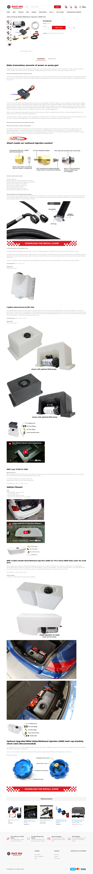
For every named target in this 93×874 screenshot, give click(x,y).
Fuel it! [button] (51, 12)
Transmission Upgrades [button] (74, 12)
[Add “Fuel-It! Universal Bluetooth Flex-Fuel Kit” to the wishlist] (48, 817)
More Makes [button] (42, 12)
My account (57, 858)
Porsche (20, 12)
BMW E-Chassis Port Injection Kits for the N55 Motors (30, 821)
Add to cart (58, 27)
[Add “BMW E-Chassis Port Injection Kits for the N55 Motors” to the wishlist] (32, 817)
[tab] (41, 59)
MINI (27, 12)
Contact (56, 856)
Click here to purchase (12, 755)
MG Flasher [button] (60, 12)
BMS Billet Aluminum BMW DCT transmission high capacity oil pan (78, 821)
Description (41, 58)
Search (57, 6)
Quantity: (44, 26)
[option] (9, 22)
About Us (56, 854)
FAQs (36, 858)
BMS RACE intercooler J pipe (13, 820)
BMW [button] (14, 12)
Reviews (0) (52, 58)
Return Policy (38, 854)
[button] (74, 27)
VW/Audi (34, 12)
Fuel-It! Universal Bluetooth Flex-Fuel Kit (46, 820)
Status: (44, 23)
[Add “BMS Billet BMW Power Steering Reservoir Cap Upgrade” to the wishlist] (63, 817)
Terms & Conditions (39, 856)
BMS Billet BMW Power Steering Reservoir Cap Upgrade (61, 821)
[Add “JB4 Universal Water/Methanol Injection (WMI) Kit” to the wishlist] (69, 27)
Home (8, 12)
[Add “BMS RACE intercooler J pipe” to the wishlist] (16, 817)
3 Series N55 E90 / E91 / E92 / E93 (56, 33)
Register (84, 7)
